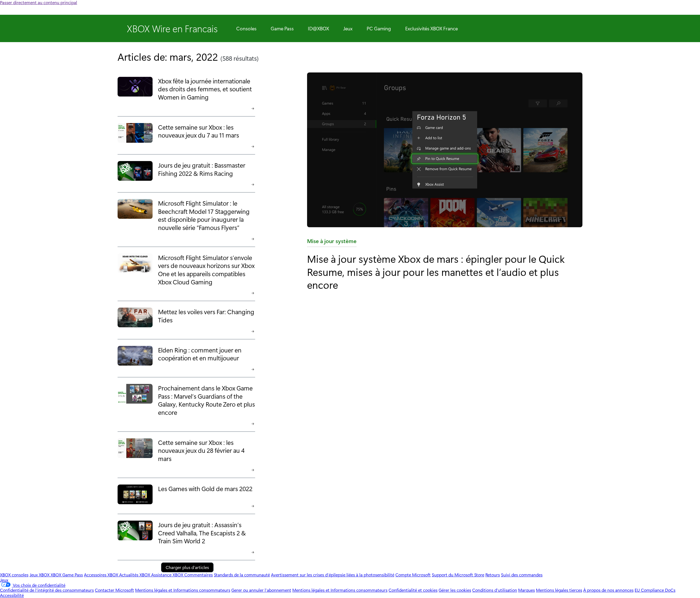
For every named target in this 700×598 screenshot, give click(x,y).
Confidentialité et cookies (413, 590)
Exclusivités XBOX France (431, 28)
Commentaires (198, 574)
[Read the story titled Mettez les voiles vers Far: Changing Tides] (135, 319)
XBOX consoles (14, 574)
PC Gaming (379, 28)
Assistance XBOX (167, 574)
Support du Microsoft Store (458, 574)
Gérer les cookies (455, 590)
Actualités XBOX (135, 574)
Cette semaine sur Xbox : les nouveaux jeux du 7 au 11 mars (198, 131)
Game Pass (282, 28)
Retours (492, 574)
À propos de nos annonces (608, 590)
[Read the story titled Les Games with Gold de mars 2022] (135, 495)
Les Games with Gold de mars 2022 (205, 488)
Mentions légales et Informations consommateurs (182, 590)
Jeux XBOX (40, 574)
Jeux (347, 28)
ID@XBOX (318, 28)
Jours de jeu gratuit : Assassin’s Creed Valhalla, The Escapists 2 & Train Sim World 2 (202, 532)
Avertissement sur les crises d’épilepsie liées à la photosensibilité (332, 574)
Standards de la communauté (242, 574)
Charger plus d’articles (187, 567)
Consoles (246, 28)
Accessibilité (12, 595)
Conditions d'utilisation (494, 590)
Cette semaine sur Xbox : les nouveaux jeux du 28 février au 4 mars (201, 450)
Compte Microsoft (413, 574)
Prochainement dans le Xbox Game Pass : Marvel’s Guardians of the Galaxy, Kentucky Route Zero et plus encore (206, 400)
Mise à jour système (332, 242)
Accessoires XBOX (101, 574)
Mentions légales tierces (559, 590)
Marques (526, 590)
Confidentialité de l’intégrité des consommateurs (47, 590)
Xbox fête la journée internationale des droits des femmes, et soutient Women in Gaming (205, 89)
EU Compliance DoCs (655, 590)
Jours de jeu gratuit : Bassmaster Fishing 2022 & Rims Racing (201, 169)
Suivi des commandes (521, 574)
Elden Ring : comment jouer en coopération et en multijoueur (199, 354)
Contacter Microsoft (114, 590)
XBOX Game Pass (67, 574)
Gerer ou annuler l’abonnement (261, 590)
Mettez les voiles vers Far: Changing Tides (206, 315)
